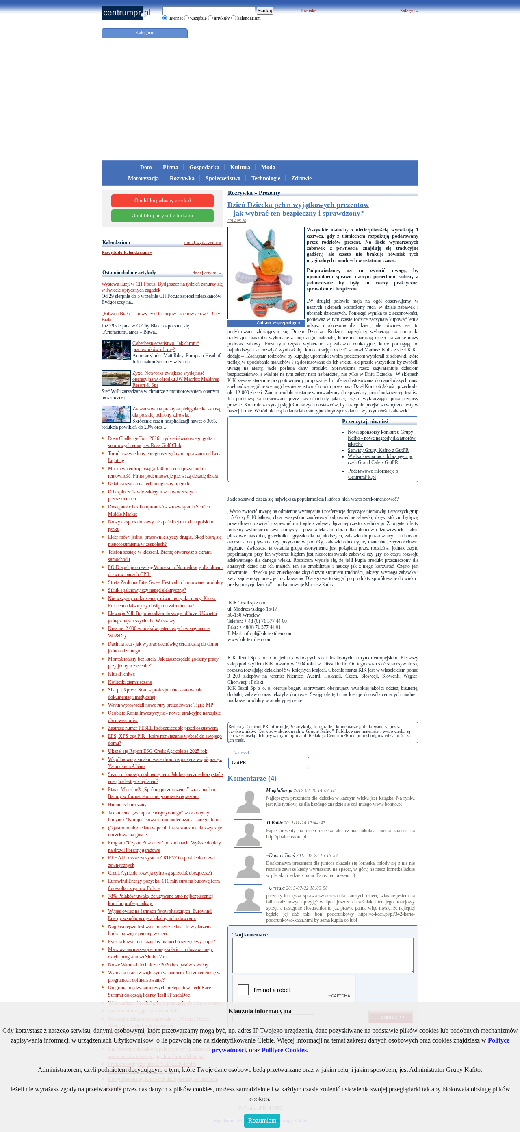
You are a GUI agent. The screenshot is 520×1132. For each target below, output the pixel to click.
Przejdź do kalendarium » (127, 252)
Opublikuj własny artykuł (162, 200)
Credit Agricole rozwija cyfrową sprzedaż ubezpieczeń (160, 873)
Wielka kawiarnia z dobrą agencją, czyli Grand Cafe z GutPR (380, 459)
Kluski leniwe (121, 674)
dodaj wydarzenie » (202, 242)
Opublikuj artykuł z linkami (162, 215)
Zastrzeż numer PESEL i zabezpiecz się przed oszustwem (163, 728)
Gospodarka (204, 167)
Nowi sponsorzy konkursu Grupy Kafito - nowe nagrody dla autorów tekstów (382, 438)
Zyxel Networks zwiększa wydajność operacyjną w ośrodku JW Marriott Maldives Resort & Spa (175, 379)
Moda (268, 167)
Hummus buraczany (127, 804)
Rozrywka (182, 178)
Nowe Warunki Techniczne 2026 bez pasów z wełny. (158, 965)
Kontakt (308, 10)
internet (176, 17)
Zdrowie (301, 178)
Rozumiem (262, 1120)
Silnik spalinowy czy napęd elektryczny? (147, 590)
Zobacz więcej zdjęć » (278, 322)
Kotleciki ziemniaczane (130, 682)
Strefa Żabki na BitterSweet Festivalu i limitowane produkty (165, 582)
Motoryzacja (143, 178)
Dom (146, 167)
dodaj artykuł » (207, 272)
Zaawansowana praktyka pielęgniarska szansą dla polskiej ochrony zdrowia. (176, 412)
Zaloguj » (409, 10)
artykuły (222, 17)
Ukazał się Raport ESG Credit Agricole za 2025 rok (157, 751)
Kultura (240, 167)
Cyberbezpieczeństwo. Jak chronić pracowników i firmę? (165, 346)
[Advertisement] (260, 99)
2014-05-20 (237, 220)
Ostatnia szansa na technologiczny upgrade (149, 483)
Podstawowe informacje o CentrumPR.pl (373, 474)
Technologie (265, 178)
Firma (170, 167)
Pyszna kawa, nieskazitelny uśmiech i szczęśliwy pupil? (161, 941)
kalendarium (249, 17)
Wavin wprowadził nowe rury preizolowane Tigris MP (160, 705)
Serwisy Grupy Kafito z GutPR (378, 450)
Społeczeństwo (223, 178)
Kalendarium (116, 242)
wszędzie (198, 17)
